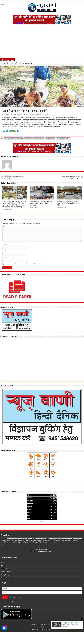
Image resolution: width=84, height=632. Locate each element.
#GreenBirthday (39, 138)
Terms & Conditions (6, 578)
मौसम (43, 521)
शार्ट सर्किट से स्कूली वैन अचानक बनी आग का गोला (14, 177)
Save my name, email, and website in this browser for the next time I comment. (26, 264)
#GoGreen (28, 138)
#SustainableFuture (63, 138)
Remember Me (15, 597)
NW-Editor (6, 114)
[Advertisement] (42, 41)
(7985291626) (51, 624)
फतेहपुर (8, 63)
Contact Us (4, 568)
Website (4, 257)
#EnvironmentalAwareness (13, 138)
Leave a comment (36, 114)
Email (4, 251)
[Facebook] (40, 627)
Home (3, 63)
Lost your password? (7, 602)
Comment (5, 226)
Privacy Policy (5, 575)
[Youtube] (42, 627)
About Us (3, 565)
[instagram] (44, 627)
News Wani (32, 624)
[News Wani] (42, 7)
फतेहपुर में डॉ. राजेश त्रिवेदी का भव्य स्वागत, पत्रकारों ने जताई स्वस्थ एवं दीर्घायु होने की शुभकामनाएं (41, 203)
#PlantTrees (50, 138)
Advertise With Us (6, 571)
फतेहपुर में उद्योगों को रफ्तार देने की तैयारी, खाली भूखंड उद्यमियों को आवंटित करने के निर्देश (68, 203)
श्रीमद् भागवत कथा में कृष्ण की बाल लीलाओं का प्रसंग (70, 177)
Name (4, 244)
